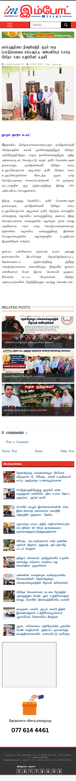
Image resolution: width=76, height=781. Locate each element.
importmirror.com (11, 760)
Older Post (67, 451)
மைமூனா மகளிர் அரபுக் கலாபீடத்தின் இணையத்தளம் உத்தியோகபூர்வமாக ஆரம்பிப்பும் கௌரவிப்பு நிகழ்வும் (41, 613)
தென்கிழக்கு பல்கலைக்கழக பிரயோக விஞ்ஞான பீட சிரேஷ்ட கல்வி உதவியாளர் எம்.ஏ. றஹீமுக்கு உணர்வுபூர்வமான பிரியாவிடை (43, 478)
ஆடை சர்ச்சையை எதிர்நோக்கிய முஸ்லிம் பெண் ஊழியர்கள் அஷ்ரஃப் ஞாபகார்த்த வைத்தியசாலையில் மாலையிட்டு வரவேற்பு (43, 630)
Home (38, 451)
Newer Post (9, 451)
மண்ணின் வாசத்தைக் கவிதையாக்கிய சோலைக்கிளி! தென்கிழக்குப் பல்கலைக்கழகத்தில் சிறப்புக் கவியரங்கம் (42, 579)
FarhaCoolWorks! (40, 757)
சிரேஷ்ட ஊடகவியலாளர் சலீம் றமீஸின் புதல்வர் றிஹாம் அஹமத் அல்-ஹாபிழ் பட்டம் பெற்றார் (41, 545)
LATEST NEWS (36, 64)
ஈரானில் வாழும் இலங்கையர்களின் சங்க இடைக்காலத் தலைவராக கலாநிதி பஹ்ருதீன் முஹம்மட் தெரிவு (42, 510)
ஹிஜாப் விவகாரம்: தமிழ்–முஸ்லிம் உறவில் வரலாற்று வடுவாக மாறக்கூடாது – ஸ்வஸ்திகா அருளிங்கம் (42, 562)
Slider (47, 64)
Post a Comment (17, 442)
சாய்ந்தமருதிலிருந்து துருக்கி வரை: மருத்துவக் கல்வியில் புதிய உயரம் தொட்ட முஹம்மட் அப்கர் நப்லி (43, 494)
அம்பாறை (57, 64)
